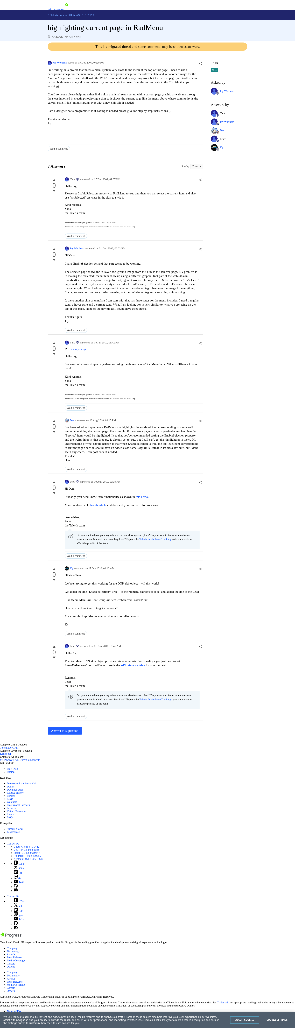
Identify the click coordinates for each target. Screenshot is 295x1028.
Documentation (15, 789)
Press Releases (15, 957)
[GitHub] (16, 886)
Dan (72, 420)
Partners (11, 808)
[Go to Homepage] (66, 9)
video (72, 227)
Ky (71, 568)
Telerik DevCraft (9, 747)
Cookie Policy (161, 1020)
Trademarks (223, 1002)
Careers (11, 963)
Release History (15, 792)
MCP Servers (7, 759)
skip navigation (56, 9)
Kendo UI (5, 753)
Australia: (28, 858)
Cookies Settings (276, 1019)
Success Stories (15, 828)
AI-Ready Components (27, 759)
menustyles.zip (78, 349)
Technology (13, 951)
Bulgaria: (28, 855)
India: (27, 852)
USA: (26, 846)
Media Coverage (16, 960)
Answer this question (65, 731)
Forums (11, 795)
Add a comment (59, 148)
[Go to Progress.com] (11, 936)
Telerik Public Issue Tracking (155, 539)
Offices (11, 966)
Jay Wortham (60, 62)
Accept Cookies (244, 1019)
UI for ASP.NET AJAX (82, 15)
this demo (142, 496)
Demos (11, 786)
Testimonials (13, 831)
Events (10, 814)
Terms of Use (14, 1011)
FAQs (10, 817)
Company (12, 948)
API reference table (133, 665)
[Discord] (16, 890)
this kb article (97, 505)
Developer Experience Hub (21, 783)
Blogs (10, 798)
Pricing (11, 771)
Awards (11, 954)
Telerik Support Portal (108, 223)
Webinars (12, 801)
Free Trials (12, 768)
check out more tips (119, 227)
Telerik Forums (58, 15)
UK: (26, 849)
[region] (147, 1020)
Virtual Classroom (16, 811)
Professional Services (18, 805)
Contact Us (13, 843)
